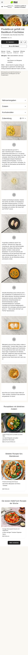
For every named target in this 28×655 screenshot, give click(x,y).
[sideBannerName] (14, 87)
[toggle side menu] (2, 2)
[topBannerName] (14, 11)
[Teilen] (25, 42)
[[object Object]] (21, 42)
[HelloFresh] (14, 2)
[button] (14, 106)
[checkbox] (1, 37)
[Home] (2, 7)
